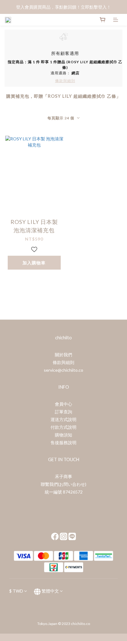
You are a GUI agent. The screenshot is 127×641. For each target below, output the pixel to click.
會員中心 (63, 404)
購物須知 (63, 434)
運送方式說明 (63, 419)
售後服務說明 (63, 442)
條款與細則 (63, 362)
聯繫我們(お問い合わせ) (63, 484)
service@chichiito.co (63, 370)
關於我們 (63, 354)
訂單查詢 (63, 411)
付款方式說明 (63, 427)
